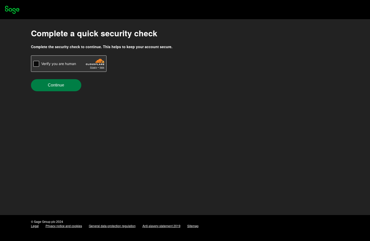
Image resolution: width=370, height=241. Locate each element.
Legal (35, 226)
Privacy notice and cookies (64, 226)
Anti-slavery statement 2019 (161, 226)
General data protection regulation (112, 226)
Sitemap (193, 226)
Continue (56, 85)
